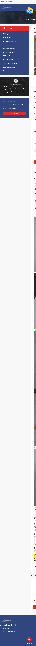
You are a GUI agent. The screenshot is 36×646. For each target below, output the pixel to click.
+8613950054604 (14, 108)
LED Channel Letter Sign (9, 41)
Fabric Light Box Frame (9, 48)
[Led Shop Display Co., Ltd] (5, 7)
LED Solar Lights (7, 70)
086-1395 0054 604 (17, 105)
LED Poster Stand (8, 59)
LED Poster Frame (8, 56)
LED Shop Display (7, 34)
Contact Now (15, 113)
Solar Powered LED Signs (10, 63)
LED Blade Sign (7, 37)
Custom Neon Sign (8, 45)
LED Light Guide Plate (9, 52)
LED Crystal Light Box (9, 67)
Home (25, 19)
